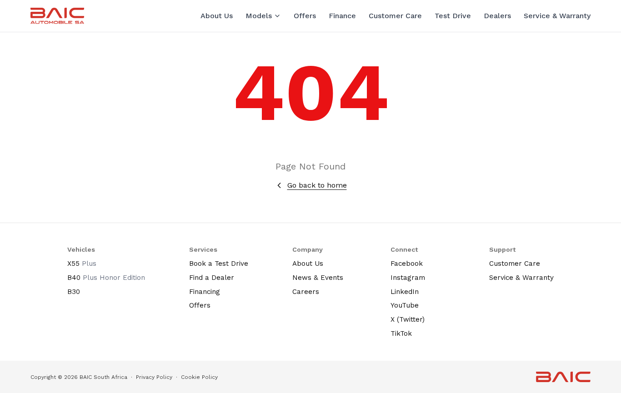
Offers (305, 15)
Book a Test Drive (218, 263)
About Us (216, 15)
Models (258, 15)
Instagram (408, 278)
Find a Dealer (211, 278)
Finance (342, 15)
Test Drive (453, 15)
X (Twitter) (408, 319)
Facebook (407, 263)
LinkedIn (405, 292)
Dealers (497, 15)
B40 (106, 278)
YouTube (405, 305)
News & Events (317, 278)
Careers (305, 292)
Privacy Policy (154, 377)
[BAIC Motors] (57, 16)
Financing (204, 292)
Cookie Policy (199, 377)
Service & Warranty (557, 15)
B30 (73, 292)
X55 (81, 263)
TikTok (401, 333)
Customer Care (395, 15)
